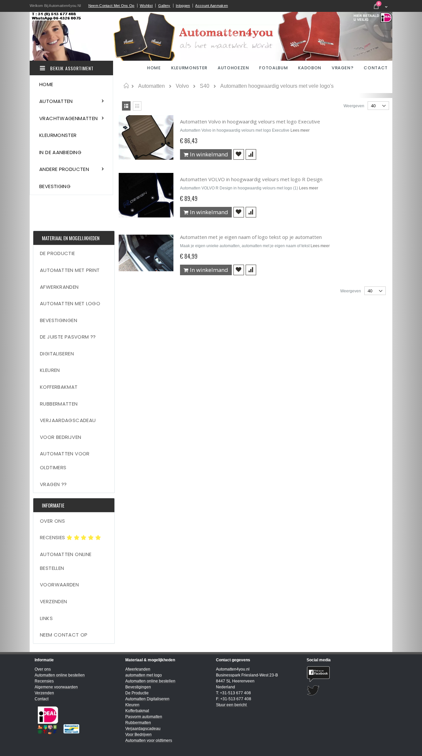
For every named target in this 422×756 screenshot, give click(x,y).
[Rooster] (137, 106)
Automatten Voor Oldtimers (65, 460)
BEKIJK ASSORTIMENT (71, 68)
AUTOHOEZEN (233, 68)
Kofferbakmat (59, 386)
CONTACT (376, 68)
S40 (204, 86)
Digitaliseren (57, 353)
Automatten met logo (70, 303)
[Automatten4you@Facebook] (347, 674)
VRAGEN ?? (53, 484)
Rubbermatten (59, 403)
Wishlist (146, 6)
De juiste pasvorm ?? (68, 336)
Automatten (151, 86)
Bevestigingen (58, 320)
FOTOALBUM (273, 68)
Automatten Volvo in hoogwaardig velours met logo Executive (250, 121)
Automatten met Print (70, 270)
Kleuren (50, 370)
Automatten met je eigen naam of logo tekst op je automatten (251, 237)
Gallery (164, 6)
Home (126, 85)
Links (46, 618)
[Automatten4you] (211, 36)
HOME (154, 68)
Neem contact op (64, 634)
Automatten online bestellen (65, 561)
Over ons (52, 520)
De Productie (57, 253)
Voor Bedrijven (60, 437)
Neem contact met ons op (111, 6)
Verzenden (53, 601)
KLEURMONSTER (189, 68)
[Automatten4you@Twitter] (347, 690)
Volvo (182, 86)
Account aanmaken (211, 6)
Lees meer (300, 130)
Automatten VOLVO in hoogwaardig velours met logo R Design (251, 179)
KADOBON (309, 68)
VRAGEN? (343, 68)
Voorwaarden (59, 584)
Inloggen (183, 6)
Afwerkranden (59, 286)
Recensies (53, 537)
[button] (238, 154)
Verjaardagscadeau (68, 420)
